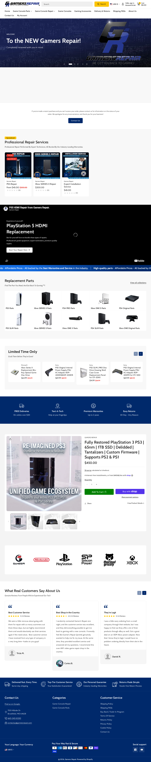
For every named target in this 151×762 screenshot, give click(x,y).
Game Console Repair (61, 704)
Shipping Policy (106, 704)
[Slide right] (141, 354)
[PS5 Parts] (19, 301)
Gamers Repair (71, 759)
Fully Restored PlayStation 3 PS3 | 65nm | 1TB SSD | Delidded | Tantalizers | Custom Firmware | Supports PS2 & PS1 (114, 449)
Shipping (88, 470)
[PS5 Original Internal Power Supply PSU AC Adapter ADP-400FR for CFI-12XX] (117, 372)
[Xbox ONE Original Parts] (132, 321)
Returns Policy (106, 720)
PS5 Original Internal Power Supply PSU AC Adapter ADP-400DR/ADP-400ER (64, 371)
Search (103, 4)
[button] (141, 4)
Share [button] (89, 503)
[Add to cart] (66, 175)
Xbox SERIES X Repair (45, 184)
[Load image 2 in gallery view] (35, 521)
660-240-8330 (14, 718)
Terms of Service (107, 716)
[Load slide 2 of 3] (74, 64)
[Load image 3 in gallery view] (52, 521)
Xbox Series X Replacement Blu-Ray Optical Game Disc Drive (28, 371)
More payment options (130, 497)
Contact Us (75, 121)
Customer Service (111, 697)
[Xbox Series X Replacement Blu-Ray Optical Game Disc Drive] (15, 372)
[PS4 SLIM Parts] (104, 321)
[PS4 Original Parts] (132, 301)
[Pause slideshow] (87, 64)
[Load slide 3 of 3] (77, 64)
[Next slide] (83, 64)
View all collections (138, 283)
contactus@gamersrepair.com (20, 723)
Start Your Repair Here (18, 250)
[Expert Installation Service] (75, 165)
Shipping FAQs (106, 708)
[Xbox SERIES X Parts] (47, 301)
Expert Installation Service (72, 185)
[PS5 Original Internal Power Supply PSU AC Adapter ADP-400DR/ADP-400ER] (49, 372)
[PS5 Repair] (18, 165)
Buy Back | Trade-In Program (112, 712)
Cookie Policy (105, 728)
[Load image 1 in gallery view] (18, 521)
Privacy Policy (106, 724)
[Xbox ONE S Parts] (104, 301)
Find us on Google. (12, 704)
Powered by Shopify (85, 759)
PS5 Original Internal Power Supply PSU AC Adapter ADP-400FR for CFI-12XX (132, 371)
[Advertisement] (75, 84)
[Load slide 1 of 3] (70, 64)
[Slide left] (136, 354)
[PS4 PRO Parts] (75, 301)
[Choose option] (9, 175)
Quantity (88, 480)
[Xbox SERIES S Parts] (47, 321)
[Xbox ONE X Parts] (75, 321)
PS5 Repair (12, 184)
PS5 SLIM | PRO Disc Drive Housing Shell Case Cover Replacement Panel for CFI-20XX (98, 373)
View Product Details (135, 503)
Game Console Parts (60, 708)
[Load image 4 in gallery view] (69, 521)
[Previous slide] (64, 64)
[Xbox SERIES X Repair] (47, 165)
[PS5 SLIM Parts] (19, 321)
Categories (59, 697)
